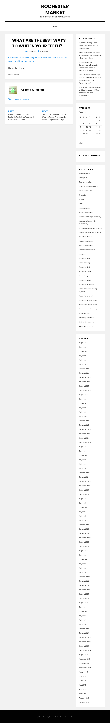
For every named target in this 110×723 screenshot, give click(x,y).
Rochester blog (84, 259)
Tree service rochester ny (88, 309)
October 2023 (84, 490)
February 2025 (84, 421)
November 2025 (85, 382)
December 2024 (85, 429)
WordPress (71, 717)
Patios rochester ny (86, 245)
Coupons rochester (85, 191)
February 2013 (84, 698)
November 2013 (84, 659)
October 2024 (84, 438)
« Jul (80, 143)
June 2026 (83, 351)
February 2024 (84, 473)
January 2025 (84, 425)
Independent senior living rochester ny (87, 222)
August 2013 (83, 672)
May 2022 (82, 564)
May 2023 (82, 512)
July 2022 (82, 555)
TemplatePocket (54, 717)
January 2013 (84, 702)
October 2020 (84, 646)
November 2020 (85, 642)
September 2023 (85, 494)
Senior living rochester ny (88, 305)
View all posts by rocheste (18, 99)
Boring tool (83, 178)
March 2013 (83, 694)
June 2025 (83, 403)
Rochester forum (85, 271)
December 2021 (84, 585)
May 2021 (82, 616)
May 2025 (82, 408)
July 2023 (82, 503)
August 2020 (83, 655)
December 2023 (85, 481)
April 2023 (82, 516)
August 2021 (83, 603)
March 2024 (83, 468)
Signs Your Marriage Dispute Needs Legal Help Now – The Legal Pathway (88, 45)
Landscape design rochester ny (90, 233)
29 (97, 133)
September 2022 (85, 546)
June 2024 (83, 455)
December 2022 (85, 533)
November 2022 (85, 538)
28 (93, 133)
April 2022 (82, 568)
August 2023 (83, 499)
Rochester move (85, 280)
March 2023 (83, 520)
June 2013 (83, 681)
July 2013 (82, 676)
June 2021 (83, 611)
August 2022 (83, 551)
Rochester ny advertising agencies (88, 290)
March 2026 (83, 364)
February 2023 (84, 525)
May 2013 (82, 685)
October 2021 (84, 594)
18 (83, 130)
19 (87, 130)
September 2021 (85, 598)
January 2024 (84, 477)
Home (55, 26)
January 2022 (84, 581)
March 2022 (83, 572)
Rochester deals (84, 267)
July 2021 (82, 607)
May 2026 (82, 356)
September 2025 (85, 390)
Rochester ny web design (88, 300)
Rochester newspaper (86, 284)
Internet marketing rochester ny (90, 228)
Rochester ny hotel (85, 296)
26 (87, 133)
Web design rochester (86, 317)
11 (83, 127)
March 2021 (83, 624)
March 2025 (83, 416)
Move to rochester (85, 237)
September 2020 (85, 650)
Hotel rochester (84, 208)
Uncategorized (84, 313)
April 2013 (82, 689)
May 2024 (82, 460)
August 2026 (83, 343)
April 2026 (82, 360)
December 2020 (85, 637)
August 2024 (83, 447)
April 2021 (82, 620)
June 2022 (83, 559)
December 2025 (85, 377)
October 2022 (84, 542)
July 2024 (82, 451)
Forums (81, 199)
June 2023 (83, 507)
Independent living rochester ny (90, 217)
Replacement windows (87, 250)
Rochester (82, 254)
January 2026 (84, 373)
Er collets (82, 195)
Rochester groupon (85, 276)
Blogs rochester (84, 173)
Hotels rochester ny (86, 212)
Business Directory (85, 182)
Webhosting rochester (87, 322)
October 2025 (84, 386)
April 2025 (82, 412)
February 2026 (84, 369)
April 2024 (82, 464)
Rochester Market (55, 9)
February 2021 (84, 629)
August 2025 (83, 395)
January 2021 (84, 633)
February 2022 (84, 577)
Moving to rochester (86, 241)
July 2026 (82, 347)
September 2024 (85, 442)
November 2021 (84, 590)
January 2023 (84, 529)
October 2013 (84, 663)
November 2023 (85, 486)
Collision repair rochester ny (88, 186)
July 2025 (82, 399)
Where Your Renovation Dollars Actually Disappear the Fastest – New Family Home (90, 55)
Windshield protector (86, 326)
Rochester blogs (84, 263)
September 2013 (85, 668)
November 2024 (85, 434)
